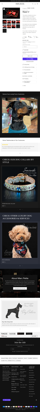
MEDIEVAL (35, 358)
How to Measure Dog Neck (23, 372)
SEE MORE (34, 336)
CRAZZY (25, 358)
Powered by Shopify (15, 408)
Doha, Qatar (13, 387)
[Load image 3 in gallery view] (14, 22)
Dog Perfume (31, 389)
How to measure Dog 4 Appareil (23, 376)
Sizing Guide (22, 369)
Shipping (29, 41)
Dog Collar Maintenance (22, 379)
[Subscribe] (28, 349)
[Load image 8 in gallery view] (18, 26)
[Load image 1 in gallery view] (5, 22)
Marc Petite (10, 408)
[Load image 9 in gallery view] (5, 31)
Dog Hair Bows (31, 382)
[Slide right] (22, 135)
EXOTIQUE (15, 358)
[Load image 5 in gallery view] (5, 26)
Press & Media (23, 387)
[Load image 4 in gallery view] (18, 22)
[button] (2, 4)
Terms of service (32, 408)
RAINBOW (30, 358)
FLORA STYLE (4, 360)
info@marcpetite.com (15, 379)
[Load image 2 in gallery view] (9, 22)
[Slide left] (18, 135)
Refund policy (21, 408)
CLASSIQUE (18, 360)
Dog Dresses (31, 386)
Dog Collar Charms (32, 379)
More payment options (30, 61)
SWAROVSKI (20, 358)
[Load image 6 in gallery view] (9, 26)
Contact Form (14, 376)
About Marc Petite (23, 384)
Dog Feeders (31, 377)
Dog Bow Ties (31, 384)
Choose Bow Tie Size (26, 44)
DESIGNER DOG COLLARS (20, 288)
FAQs (21, 382)
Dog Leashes (31, 372)
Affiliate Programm (15, 391)
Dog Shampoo (31, 391)
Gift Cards (31, 396)
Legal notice (23, 409)
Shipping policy (18, 409)
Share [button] (25, 85)
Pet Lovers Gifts (32, 393)
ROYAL (10, 358)
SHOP (3, 205)
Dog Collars (31, 370)
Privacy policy (26, 408)
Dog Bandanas (31, 375)
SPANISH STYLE (11, 360)
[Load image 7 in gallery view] (14, 26)
